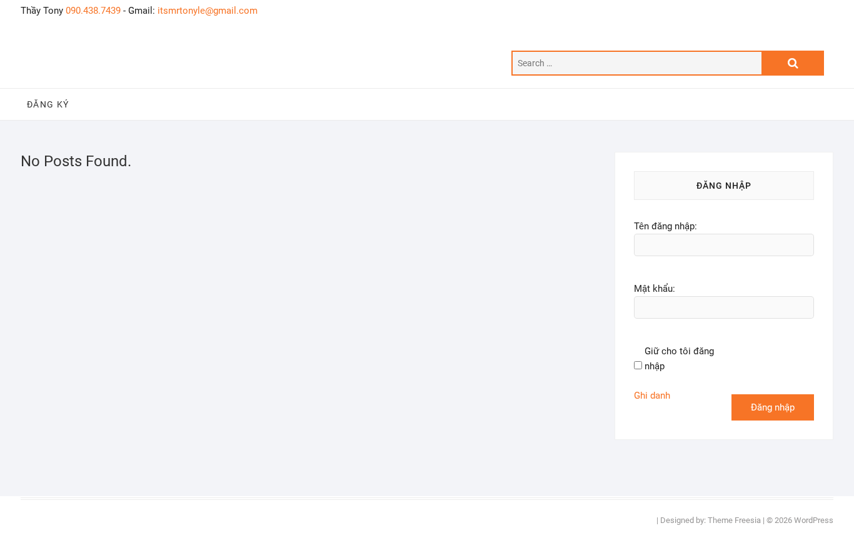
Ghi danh (652, 395)
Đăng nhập (773, 407)
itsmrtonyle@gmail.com (208, 10)
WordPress (813, 520)
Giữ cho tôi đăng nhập (679, 359)
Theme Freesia (734, 520)
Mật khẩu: (654, 288)
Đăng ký (48, 104)
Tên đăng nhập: (665, 226)
